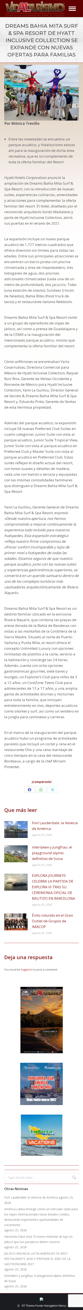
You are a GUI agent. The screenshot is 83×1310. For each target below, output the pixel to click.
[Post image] (16, 829)
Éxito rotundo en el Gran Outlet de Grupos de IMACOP (52, 921)
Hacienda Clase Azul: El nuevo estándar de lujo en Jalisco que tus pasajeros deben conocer (38, 1239)
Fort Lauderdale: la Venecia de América (55, 825)
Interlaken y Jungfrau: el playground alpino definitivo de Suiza (52, 853)
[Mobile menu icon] (72, 8)
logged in (27, 969)
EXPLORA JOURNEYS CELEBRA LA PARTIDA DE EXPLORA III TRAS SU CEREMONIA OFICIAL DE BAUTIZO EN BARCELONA (53, 887)
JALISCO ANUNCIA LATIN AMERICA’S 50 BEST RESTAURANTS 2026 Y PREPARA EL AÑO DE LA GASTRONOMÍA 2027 (37, 1258)
